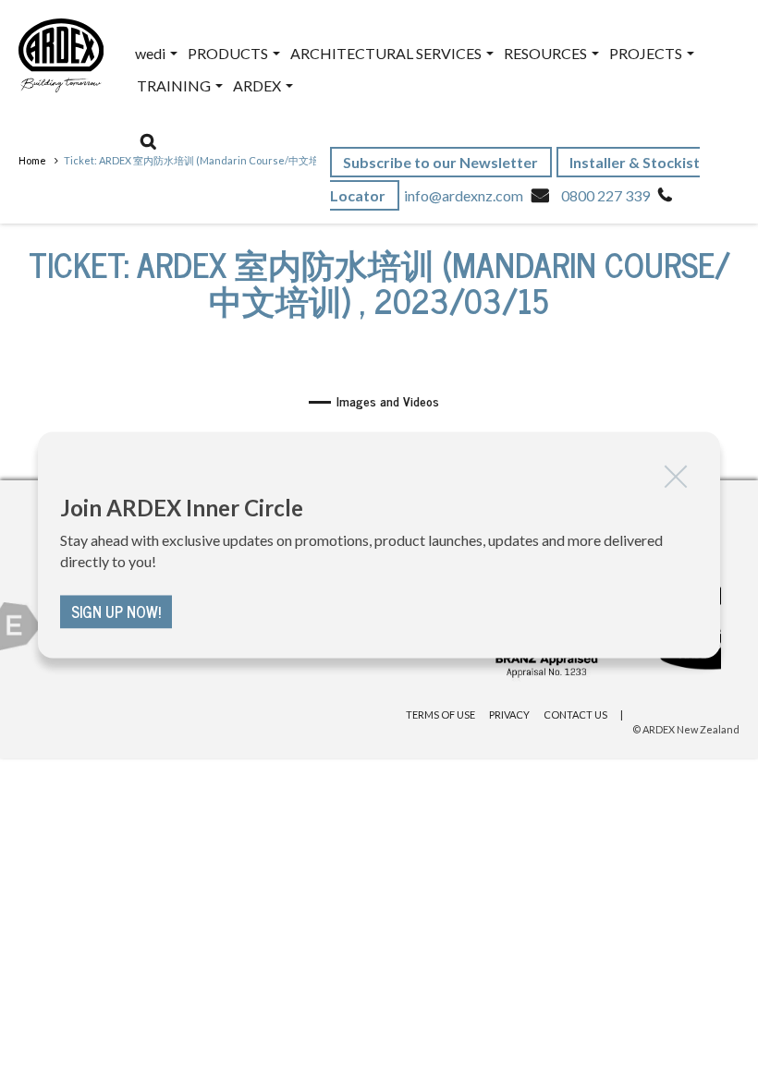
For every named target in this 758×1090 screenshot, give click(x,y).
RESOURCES (547, 53)
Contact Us (575, 714)
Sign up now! (116, 612)
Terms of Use (440, 714)
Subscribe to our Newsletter (442, 162)
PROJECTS (647, 53)
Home (32, 160)
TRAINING (175, 85)
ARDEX (258, 85)
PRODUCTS (229, 53)
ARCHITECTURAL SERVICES (387, 53)
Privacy (509, 714)
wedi (151, 53)
